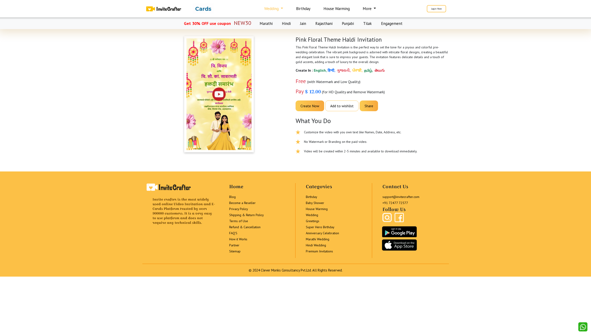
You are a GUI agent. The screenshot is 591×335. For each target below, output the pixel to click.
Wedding (312, 215)
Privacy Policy (238, 209)
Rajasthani (324, 23)
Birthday (303, 8)
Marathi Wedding (317, 239)
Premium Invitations (319, 251)
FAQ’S (233, 233)
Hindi (286, 23)
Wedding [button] (272, 8)
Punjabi (348, 23)
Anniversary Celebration (322, 233)
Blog (232, 197)
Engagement (391, 23)
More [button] (368, 8)
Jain (303, 23)
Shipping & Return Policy (246, 215)
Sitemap (235, 251)
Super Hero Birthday (320, 227)
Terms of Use (238, 221)
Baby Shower (315, 203)
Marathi (266, 23)
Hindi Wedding (316, 245)
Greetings (312, 221)
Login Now (436, 8)
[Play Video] (219, 94)
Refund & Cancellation (245, 227)
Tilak (367, 23)
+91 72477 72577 (395, 203)
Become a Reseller (242, 203)
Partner (234, 245)
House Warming (336, 8)
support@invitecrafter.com (400, 197)
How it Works (238, 239)
